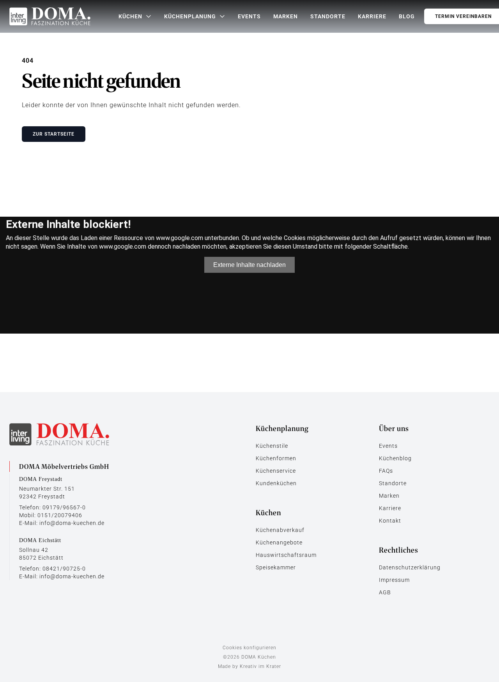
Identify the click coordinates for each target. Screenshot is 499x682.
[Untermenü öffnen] (148, 16)
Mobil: (50, 515)
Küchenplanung (190, 16)
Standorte (327, 16)
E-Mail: (61, 523)
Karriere (372, 16)
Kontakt (390, 521)
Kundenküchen (276, 483)
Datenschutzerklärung (410, 567)
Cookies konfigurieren (249, 647)
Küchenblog (395, 458)
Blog (407, 16)
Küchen (130, 16)
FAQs (386, 471)
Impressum (394, 580)
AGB (385, 592)
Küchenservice (276, 471)
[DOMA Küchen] (49, 16)
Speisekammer (276, 567)
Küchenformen (276, 458)
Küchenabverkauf (280, 530)
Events (249, 16)
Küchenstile (272, 446)
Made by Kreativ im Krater (249, 666)
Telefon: (52, 507)
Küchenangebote (279, 542)
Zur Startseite (53, 134)
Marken (285, 16)
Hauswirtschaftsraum (286, 555)
